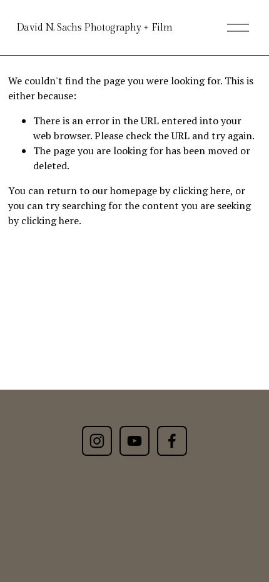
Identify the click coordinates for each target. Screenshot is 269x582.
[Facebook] (172, 441)
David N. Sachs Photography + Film (94, 28)
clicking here (201, 190)
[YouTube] (134, 441)
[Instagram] (97, 441)
